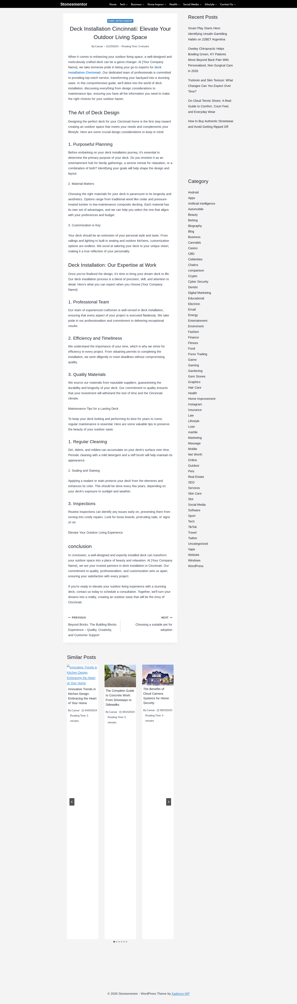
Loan (191, 426)
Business (194, 237)
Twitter (192, 538)
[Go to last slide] (71, 802)
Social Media (197, 504)
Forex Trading (197, 354)
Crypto (192, 276)
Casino (193, 248)
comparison (196, 270)
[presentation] (82, 675)
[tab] (114, 942)
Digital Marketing (199, 292)
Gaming (193, 365)
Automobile (195, 209)
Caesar (99, 46)
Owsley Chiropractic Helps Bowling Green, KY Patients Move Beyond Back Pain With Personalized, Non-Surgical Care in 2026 (210, 60)
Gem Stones (196, 376)
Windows (194, 560)
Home (113, 4)
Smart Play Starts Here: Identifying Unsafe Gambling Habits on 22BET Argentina (207, 33)
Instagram (195, 404)
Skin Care (195, 493)
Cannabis (194, 242)
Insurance (195, 410)
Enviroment (196, 326)
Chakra (193, 265)
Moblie (192, 449)
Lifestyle (193, 421)
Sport (192, 515)
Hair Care (194, 387)
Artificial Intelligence (201, 203)
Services (194, 488)
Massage (194, 443)
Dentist (193, 287)
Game (192, 359)
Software (194, 510)
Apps (191, 198)
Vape (191, 549)
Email (192, 309)
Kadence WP (181, 993)
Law (191, 415)
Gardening (195, 371)
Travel (192, 532)
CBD (191, 253)
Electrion (194, 304)
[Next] (168, 802)
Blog (191, 231)
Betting (193, 220)
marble (193, 432)
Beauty (193, 214)
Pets (191, 471)
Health (192, 393)
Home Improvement (120, 21)
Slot (190, 499)
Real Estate (196, 476)
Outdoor (193, 465)
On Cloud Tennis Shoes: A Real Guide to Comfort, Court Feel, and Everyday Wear (209, 106)
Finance (193, 337)
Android (193, 192)
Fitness (193, 343)
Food (191, 348)
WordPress (195, 566)
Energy (193, 315)
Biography (195, 226)
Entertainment (197, 320)
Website (193, 555)
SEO (191, 482)
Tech (191, 521)
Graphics (194, 382)
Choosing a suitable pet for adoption (154, 623)
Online (192, 460)
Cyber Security (198, 281)
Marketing (195, 437)
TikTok (192, 527)
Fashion (193, 331)
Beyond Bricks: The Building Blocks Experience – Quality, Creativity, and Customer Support (92, 626)
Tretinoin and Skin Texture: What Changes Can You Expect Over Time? (210, 86)
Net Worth (195, 454)
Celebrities (195, 259)
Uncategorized (198, 543)
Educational (196, 298)
